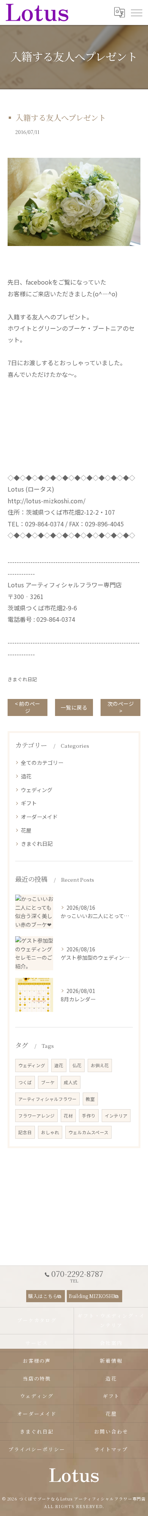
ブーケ (48, 1082)
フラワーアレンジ (36, 1116)
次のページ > (120, 707)
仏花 (77, 1065)
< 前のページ (27, 707)
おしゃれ (50, 1132)
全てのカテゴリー (42, 762)
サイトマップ (111, 1449)
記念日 (25, 1132)
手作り (89, 1116)
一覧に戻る (74, 707)
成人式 (70, 1082)
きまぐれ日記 (22, 679)
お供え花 (100, 1065)
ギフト (29, 803)
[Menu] (136, 12)
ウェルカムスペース (88, 1132)
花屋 (26, 830)
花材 (68, 1116)
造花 (26, 776)
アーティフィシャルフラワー (47, 1099)
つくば (25, 1082)
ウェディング (36, 790)
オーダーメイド (39, 816)
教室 (90, 1099)
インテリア (116, 1116)
